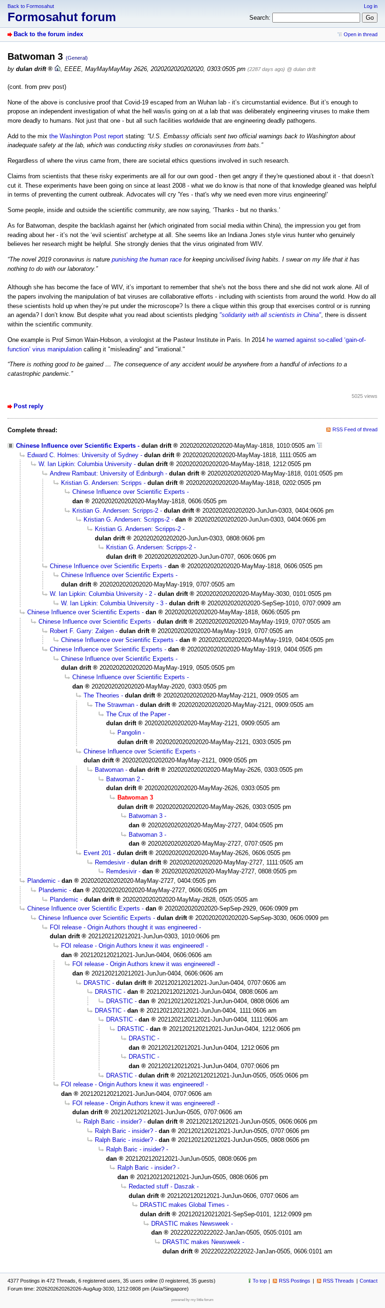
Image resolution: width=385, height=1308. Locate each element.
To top (260, 1281)
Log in (370, 6)
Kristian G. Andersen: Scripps (101, 482)
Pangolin (129, 732)
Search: (259, 17)
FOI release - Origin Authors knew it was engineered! (132, 945)
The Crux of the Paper (136, 714)
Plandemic (41, 880)
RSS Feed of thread (354, 429)
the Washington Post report (86, 136)
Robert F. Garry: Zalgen (82, 630)
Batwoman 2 (123, 779)
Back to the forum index (48, 34)
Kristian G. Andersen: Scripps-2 (115, 510)
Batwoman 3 (145, 815)
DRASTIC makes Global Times (182, 1204)
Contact (368, 1281)
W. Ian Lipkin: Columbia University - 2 (101, 593)
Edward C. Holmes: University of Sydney (83, 455)
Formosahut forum (62, 17)
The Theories (101, 695)
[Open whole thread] (319, 445)
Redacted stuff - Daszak (162, 1186)
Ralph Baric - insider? (113, 1121)
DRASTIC (97, 982)
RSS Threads (338, 1281)
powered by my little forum (192, 1300)
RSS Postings (294, 1281)
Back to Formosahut (31, 6)
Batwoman (109, 769)
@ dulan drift (301, 69)
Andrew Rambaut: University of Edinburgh (106, 473)
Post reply (28, 406)
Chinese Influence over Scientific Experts (76, 445)
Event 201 (97, 852)
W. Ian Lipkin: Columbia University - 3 (112, 603)
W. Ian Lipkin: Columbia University (85, 464)
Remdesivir (110, 862)
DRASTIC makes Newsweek (190, 1223)
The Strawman (114, 704)
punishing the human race (147, 259)
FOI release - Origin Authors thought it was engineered (123, 927)
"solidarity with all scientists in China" (270, 314)
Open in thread (360, 34)
